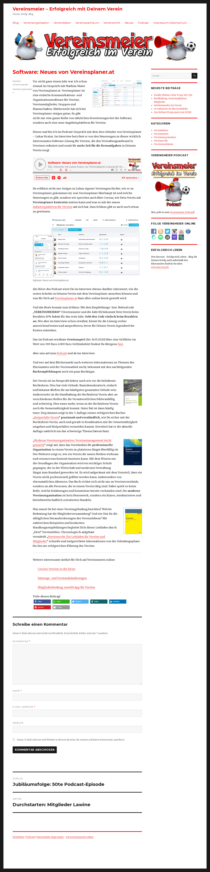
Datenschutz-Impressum (50, 837)
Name (17, 690)
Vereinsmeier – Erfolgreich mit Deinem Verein (67, 9)
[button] (42, 602)
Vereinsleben (62, 22)
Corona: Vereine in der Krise (56, 569)
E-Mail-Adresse (24, 706)
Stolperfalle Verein (46, 417)
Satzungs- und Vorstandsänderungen (62, 578)
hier (120, 344)
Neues (129, 22)
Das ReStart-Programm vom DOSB (172, 112)
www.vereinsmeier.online (80, 837)
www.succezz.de (160, 267)
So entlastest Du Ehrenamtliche (171, 108)
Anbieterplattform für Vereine (52, 206)
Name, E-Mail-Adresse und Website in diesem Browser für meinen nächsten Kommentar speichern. (71, 739)
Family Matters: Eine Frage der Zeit (173, 95)
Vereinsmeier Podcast (182, 212)
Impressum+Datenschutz (170, 22)
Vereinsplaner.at (66, 298)
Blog (16, 22)
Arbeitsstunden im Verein (168, 105)
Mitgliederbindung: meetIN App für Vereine (66, 587)
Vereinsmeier (161, 133)
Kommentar (22, 641)
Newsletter (18, 837)
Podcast (143, 22)
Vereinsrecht (112, 22)
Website (18, 723)
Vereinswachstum (87, 22)
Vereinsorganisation (36, 22)
